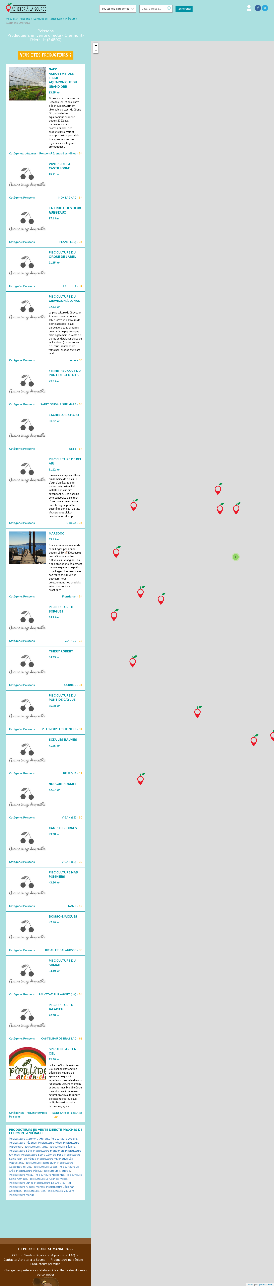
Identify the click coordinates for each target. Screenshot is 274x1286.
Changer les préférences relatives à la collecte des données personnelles (45, 1272)
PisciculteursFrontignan (48, 1151)
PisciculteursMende (22, 1195)
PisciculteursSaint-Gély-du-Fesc (42, 1155)
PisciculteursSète (20, 1151)
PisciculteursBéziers (62, 1147)
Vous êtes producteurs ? (45, 55)
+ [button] (96, 45)
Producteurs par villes (45, 1264)
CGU (15, 1255)
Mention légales (35, 1255)
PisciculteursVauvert (60, 1191)
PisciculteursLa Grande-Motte (48, 1179)
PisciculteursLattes (45, 1167)
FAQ (72, 1255)
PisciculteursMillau (21, 1175)
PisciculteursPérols (28, 1171)
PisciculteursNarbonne (49, 1175)
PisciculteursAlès (34, 1191)
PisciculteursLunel (21, 1183)
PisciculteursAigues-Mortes (27, 1187)
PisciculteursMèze (50, 1143)
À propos (57, 1255)
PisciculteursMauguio (56, 1171)
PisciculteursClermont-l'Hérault (29, 1139)
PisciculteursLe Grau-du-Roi (52, 1183)
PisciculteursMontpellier (40, 1163)
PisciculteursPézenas (23, 1143)
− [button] (96, 51)
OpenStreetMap (265, 1284)
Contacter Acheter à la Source (24, 1260)
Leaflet (250, 1284)
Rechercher (184, 9)
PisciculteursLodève (64, 1139)
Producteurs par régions (67, 1260)
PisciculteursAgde (35, 1147)
